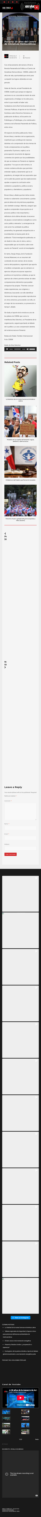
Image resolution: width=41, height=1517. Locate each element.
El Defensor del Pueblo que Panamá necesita (20, 480)
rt (16, 56)
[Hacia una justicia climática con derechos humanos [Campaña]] (25, 1418)
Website (6, 844)
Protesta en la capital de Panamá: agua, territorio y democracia (20, 440)
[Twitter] (8, 2)
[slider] (32, 349)
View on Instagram (22, 1318)
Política (8, 18)
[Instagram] (17, 2)
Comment (8, 801)
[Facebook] (4, 2)
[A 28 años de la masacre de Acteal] (6, 1412)
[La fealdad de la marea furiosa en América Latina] (20, 381)
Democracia (12, 16)
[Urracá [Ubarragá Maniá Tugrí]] (25, 1425)
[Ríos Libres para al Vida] (6, 1418)
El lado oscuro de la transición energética (18, 1341)
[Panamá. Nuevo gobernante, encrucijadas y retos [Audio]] (20, 500)
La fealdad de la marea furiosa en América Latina (20, 400)
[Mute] (28, 349)
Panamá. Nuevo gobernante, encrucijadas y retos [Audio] (20, 519)
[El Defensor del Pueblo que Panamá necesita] (20, 462)
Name (6, 824)
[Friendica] (12, 2)
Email (6, 834)
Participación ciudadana (24, 16)
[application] (20, 349)
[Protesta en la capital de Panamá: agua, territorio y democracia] (20, 421)
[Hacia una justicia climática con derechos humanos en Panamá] (6, 1425)
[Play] (7, 349)
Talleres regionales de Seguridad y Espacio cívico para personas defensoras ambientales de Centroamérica (19, 1334)
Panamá (27, 58)
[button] (20, 894)
